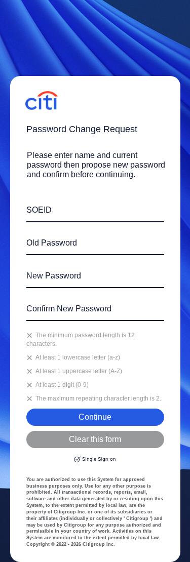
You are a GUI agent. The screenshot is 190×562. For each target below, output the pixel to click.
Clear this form (95, 439)
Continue (95, 417)
